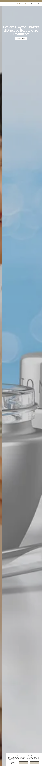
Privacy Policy (11, 759)
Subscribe (24, 36)
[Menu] (3, 4)
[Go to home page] (21, 3)
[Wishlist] (36, 3)
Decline (34, 762)
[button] (31, 4)
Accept (23, 762)
